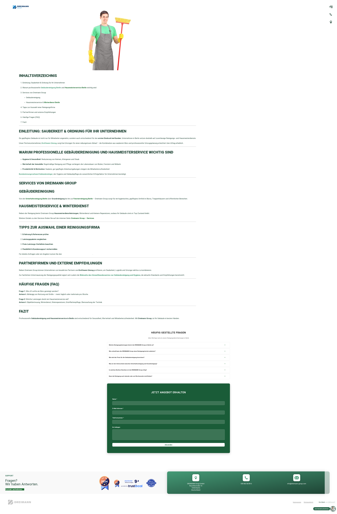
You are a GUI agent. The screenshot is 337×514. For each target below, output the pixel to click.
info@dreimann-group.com (296, 484)
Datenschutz (308, 502)
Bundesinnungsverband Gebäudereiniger (36, 174)
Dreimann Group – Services (82, 218)
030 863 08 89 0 (246, 484)
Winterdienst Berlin (52, 102)
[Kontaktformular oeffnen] (331, 22)
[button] (324, 508)
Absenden (168, 445)
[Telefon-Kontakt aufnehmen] (331, 14)
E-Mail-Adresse (117, 408)
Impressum (297, 502)
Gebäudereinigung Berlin (51, 88)
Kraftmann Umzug (49, 143)
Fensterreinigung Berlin (83, 199)
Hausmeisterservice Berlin (76, 88)
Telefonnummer (118, 418)
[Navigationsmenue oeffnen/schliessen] (331, 7)
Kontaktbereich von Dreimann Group (77, 254)
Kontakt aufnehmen (13, 489)
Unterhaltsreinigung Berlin (36, 199)
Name (114, 399)
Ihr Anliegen (116, 427)
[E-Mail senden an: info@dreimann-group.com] (296, 477)
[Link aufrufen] (59, 502)
